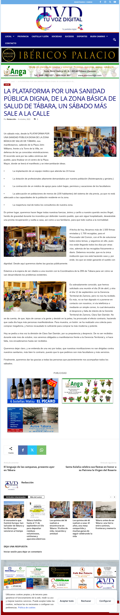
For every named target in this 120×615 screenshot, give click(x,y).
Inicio (6, 81)
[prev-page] (110, 497)
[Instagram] (105, 2)
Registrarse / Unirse (83, 2)
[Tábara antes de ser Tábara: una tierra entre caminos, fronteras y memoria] (106, 509)
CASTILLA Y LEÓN (40, 36)
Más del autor (36, 497)
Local (13, 81)
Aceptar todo (67, 601)
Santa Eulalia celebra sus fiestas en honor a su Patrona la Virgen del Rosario (91, 468)
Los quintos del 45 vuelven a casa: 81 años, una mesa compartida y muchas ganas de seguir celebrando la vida (82, 528)
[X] (110, 2)
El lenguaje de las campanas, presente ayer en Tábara (29, 468)
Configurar (105, 601)
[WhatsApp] (41, 450)
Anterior (4, 54)
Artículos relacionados (15, 497)
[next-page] (114, 497)
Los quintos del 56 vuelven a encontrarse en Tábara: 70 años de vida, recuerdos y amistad (59, 527)
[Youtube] (115, 2)
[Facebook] (100, 2)
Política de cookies (26, 607)
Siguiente (115, 54)
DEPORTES (82, 36)
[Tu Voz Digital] (60, 18)
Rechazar (86, 601)
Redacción (11, 119)
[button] (114, 39)
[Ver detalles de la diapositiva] (60, 55)
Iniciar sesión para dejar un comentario (23, 552)
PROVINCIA (23, 36)
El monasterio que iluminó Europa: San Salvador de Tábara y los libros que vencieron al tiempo (14, 525)
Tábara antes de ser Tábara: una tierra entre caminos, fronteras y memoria (106, 524)
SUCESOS (69, 36)
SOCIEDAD (57, 36)
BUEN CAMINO (97, 36)
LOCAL (8, 36)
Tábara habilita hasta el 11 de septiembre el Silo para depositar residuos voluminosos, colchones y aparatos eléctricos (36, 529)
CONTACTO (10, 43)
